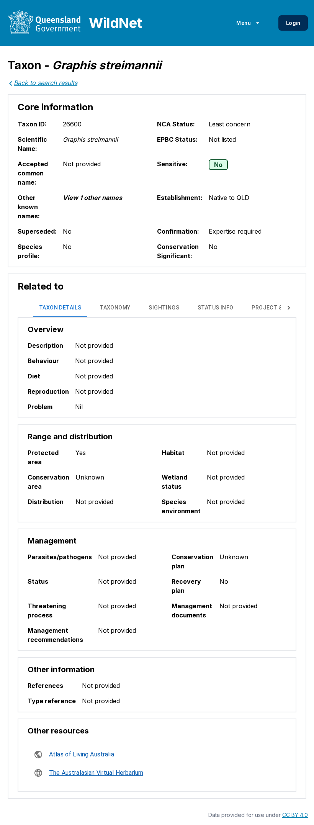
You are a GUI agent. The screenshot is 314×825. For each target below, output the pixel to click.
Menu (243, 23)
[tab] (60, 308)
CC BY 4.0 (295, 815)
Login (293, 23)
